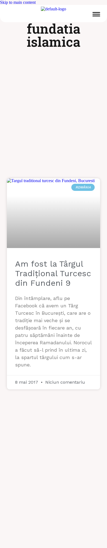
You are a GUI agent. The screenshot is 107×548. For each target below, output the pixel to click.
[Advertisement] (53, 116)
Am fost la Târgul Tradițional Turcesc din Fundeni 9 (53, 273)
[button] (96, 15)
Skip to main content (18, 2)
